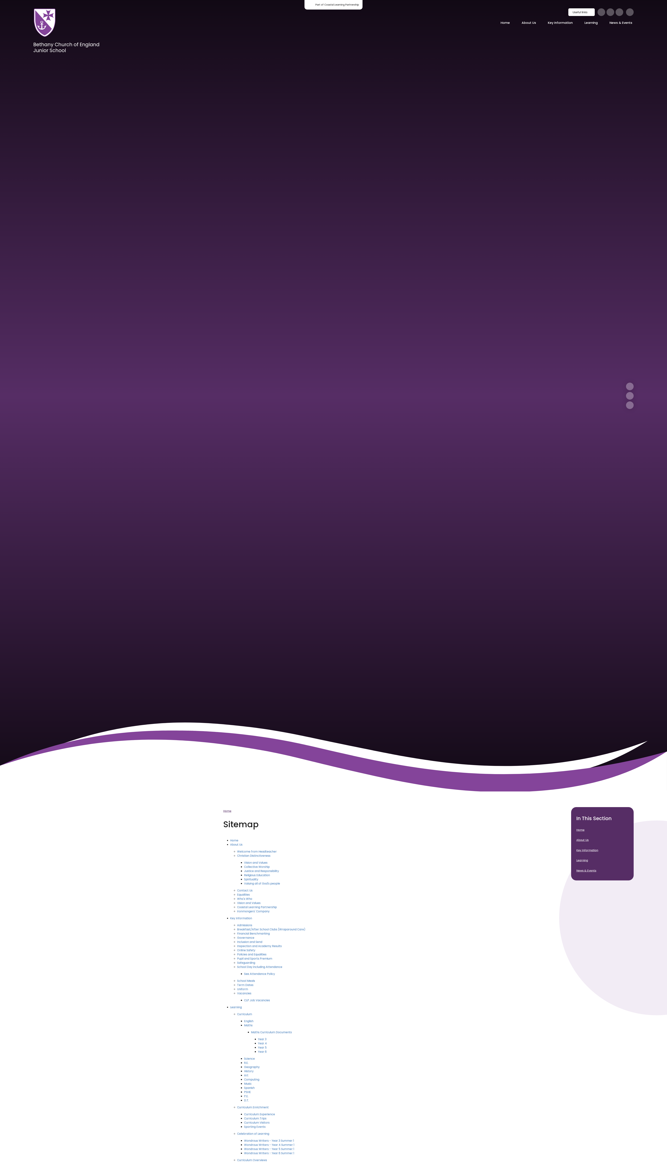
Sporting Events (255, 1127)
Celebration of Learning (253, 1134)
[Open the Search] (630, 12)
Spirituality (251, 879)
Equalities (243, 895)
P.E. (246, 1096)
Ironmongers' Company (253, 911)
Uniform (242, 989)
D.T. (246, 1100)
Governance (245, 938)
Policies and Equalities (251, 954)
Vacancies (244, 993)
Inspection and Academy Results (259, 946)
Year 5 (262, 1047)
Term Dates (245, 985)
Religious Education (257, 875)
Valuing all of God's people (262, 883)
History (249, 1071)
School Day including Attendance (259, 967)
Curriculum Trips (255, 1118)
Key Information (241, 918)
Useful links (580, 12)
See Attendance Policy (259, 974)
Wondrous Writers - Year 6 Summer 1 (269, 1153)
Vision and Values (255, 863)
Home (227, 811)
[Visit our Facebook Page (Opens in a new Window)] (601, 12)
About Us (236, 845)
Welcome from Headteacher (257, 851)
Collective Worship (257, 867)
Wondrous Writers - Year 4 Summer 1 (269, 1145)
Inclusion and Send (249, 942)
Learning (236, 1007)
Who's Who (244, 899)
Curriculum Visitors (257, 1123)
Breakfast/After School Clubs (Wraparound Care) (271, 929)
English (248, 1021)
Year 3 (262, 1039)
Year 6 (262, 1052)
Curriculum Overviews (252, 1160)
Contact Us (245, 890)
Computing (251, 1079)
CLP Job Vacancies (257, 1000)
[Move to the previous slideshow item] (630, 396)
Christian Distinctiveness (253, 856)
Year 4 (262, 1043)
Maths (248, 1025)
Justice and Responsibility (261, 871)
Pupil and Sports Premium (254, 959)
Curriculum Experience (259, 1114)
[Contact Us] (619, 12)
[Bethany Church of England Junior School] (44, 23)
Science (249, 1059)
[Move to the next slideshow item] (630, 386)
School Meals (246, 981)
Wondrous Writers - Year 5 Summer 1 (269, 1149)
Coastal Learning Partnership (257, 907)
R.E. (246, 1063)
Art (246, 1075)
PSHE (247, 1092)
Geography (252, 1067)
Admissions (244, 925)
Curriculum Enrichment (253, 1107)
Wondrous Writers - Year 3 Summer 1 (269, 1141)
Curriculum (244, 1014)
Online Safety (246, 950)
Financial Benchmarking (253, 934)
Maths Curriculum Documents (271, 1032)
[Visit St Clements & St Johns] (610, 12)
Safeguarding (246, 963)
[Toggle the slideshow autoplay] (630, 405)
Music (248, 1084)
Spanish (249, 1088)
